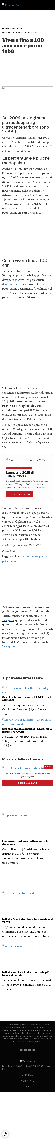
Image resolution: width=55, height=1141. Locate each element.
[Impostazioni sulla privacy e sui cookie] (5, 1134)
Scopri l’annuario (27, 783)
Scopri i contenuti (19, 494)
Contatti (28, 1086)
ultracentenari (14, 284)
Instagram (8, 646)
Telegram (8, 620)
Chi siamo (27, 1075)
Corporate (27, 1081)
